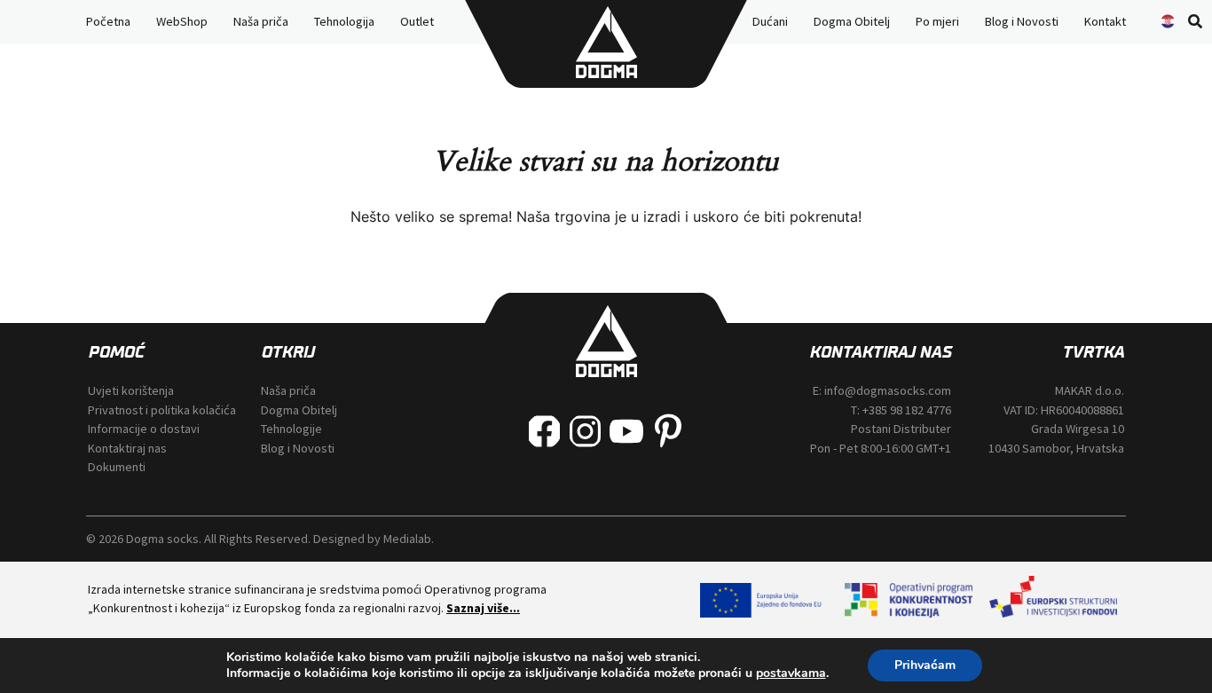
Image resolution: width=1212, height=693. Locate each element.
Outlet (417, 21)
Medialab (407, 539)
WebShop (182, 21)
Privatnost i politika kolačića (162, 410)
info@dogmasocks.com (887, 390)
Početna (108, 21)
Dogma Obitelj (852, 21)
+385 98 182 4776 (906, 410)
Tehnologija (344, 21)
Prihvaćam (925, 665)
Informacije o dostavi (144, 429)
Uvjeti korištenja (131, 390)
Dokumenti (117, 467)
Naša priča (260, 21)
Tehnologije (291, 429)
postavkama (791, 673)
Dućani (770, 21)
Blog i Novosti (1022, 21)
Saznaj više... (483, 608)
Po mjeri (937, 21)
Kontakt (1105, 21)
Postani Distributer (901, 429)
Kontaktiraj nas (127, 448)
